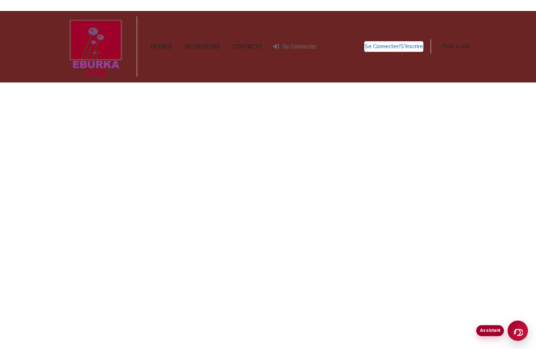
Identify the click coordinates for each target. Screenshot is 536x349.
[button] (456, 46)
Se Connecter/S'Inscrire (394, 46)
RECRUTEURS (202, 46)
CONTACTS (247, 46)
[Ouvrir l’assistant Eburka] (518, 331)
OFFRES (161, 46)
